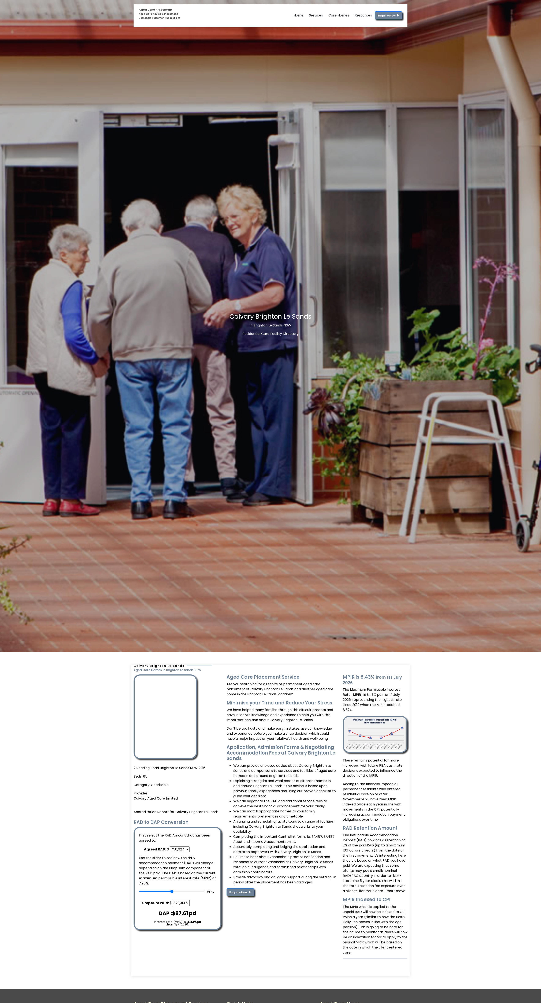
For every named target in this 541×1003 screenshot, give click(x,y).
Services (316, 15)
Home (298, 15)
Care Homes (338, 15)
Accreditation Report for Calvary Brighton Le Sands (176, 811)
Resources (363, 15)
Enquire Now (386, 16)
